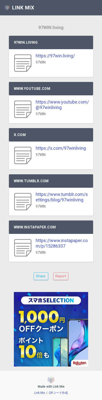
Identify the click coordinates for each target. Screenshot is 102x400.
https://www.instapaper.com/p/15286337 (62, 243)
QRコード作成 (58, 393)
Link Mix (39, 393)
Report (60, 276)
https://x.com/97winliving (61, 148)
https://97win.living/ (55, 55)
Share (41, 276)
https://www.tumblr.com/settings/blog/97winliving (62, 197)
